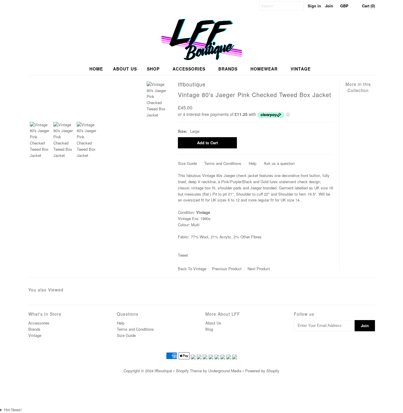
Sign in (314, 6)
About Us (213, 323)
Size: (182, 131)
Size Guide (187, 163)
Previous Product (227, 268)
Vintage (301, 69)
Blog (209, 329)
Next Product (259, 268)
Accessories (189, 69)
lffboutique (163, 370)
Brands (227, 69)
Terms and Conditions (222, 163)
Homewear (264, 69)
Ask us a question (279, 163)
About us (125, 69)
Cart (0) (368, 6)
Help (252, 163)
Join (329, 6)
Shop (153, 69)
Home (96, 69)
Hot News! (13, 409)
